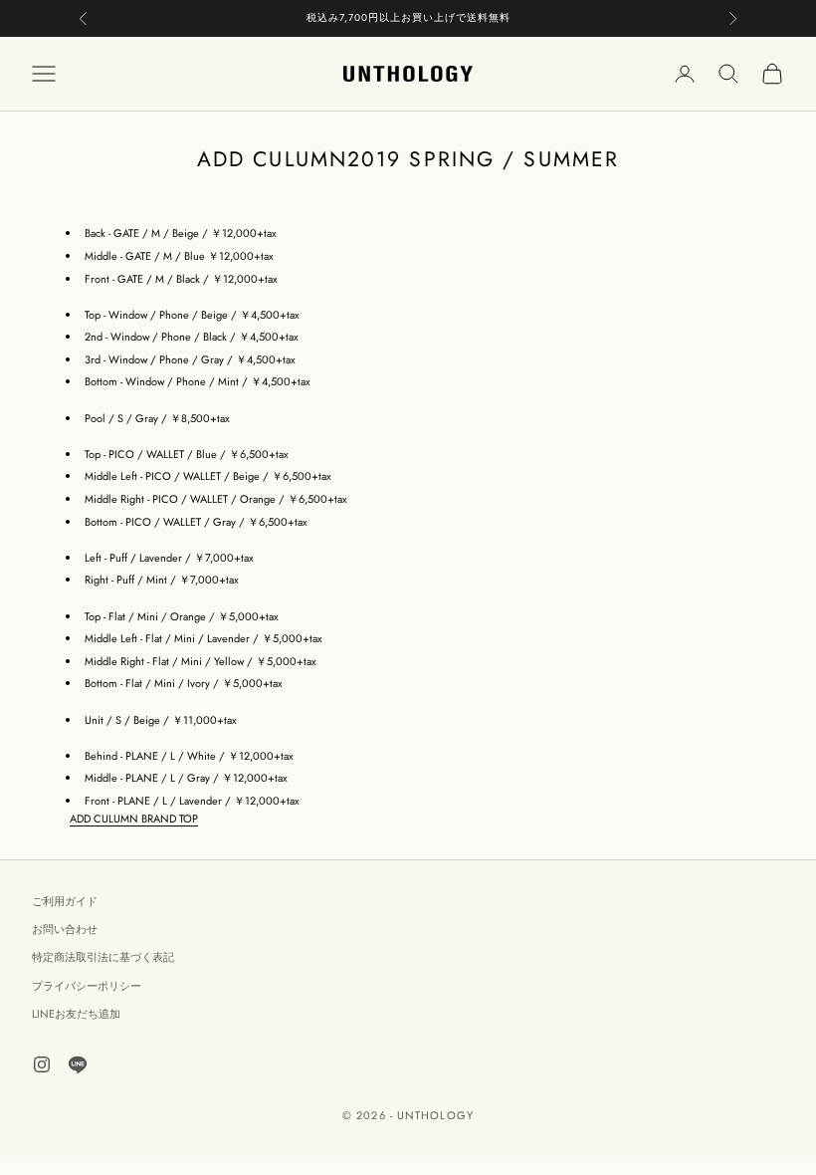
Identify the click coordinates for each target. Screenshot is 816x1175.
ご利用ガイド (65, 901)
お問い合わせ (65, 929)
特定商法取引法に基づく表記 (103, 957)
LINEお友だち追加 (76, 1014)
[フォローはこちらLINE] (78, 1064)
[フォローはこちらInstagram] (42, 1064)
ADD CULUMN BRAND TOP (134, 818)
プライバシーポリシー (86, 986)
